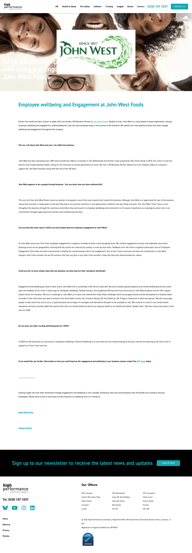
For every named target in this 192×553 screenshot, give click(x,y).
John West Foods (100, 121)
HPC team (141, 361)
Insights (120, 6)
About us (6, 524)
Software (98, 6)
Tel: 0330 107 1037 (15, 499)
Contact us (179, 6)
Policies (6, 536)
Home (5, 518)
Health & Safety (69, 6)
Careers (140, 6)
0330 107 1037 (157, 6)
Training (109, 6)
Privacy (6, 530)
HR (57, 6)
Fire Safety (85, 6)
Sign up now (168, 463)
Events (130, 6)
